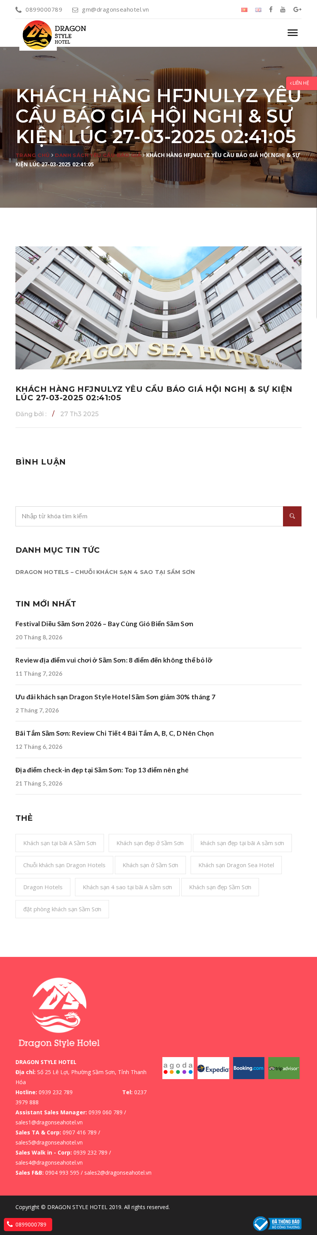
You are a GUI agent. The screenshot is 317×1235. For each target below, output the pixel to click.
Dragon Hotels (43, 887)
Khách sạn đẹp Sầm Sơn (220, 887)
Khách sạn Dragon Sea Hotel (236, 865)
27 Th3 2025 (79, 414)
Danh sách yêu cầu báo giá (98, 155)
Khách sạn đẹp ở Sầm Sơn (150, 843)
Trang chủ (32, 155)
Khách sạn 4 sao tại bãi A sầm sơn (127, 887)
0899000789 (44, 9)
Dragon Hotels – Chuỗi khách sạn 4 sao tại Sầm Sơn (105, 572)
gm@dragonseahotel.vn (115, 9)
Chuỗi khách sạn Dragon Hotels (64, 865)
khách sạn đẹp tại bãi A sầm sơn (242, 843)
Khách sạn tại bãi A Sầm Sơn (59, 843)
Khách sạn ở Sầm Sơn (150, 865)
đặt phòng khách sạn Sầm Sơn (62, 909)
